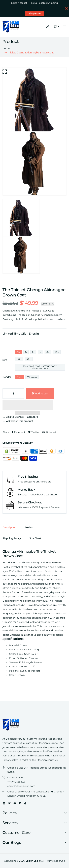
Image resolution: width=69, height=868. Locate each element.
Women (32, 377)
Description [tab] (9, 527)
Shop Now (34, 13)
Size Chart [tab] (35, 538)
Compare (32, 416)
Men (19, 377)
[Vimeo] (20, 803)
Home (6, 48)
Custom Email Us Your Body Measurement (40, 367)
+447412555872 (16, 781)
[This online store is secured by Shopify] (12, 450)
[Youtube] (15, 803)
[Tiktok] (25, 803)
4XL (28, 358)
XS (18, 351)
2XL (57, 351)
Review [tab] (29, 527)
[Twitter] (9, 803)
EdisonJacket (11, 759)
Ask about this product (19, 421)
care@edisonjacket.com (21, 786)
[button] (28, 405)
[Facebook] (4, 803)
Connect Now (15, 777)
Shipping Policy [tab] (12, 538)
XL (47, 351)
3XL (19, 358)
